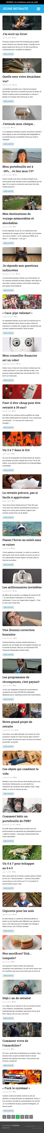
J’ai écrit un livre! (14, 34)
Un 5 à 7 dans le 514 (16, 450)
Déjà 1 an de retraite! (16, 998)
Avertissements (30, 1126)
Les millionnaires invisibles (22, 587)
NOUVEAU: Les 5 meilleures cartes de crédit (22, 2)
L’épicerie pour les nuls (18, 911)
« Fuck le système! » (16, 1088)
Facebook (16, 1125)
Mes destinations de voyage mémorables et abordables (18, 218)
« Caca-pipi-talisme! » (17, 313)
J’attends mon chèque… (18, 124)
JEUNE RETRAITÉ (15, 9)
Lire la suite (8, 54)
